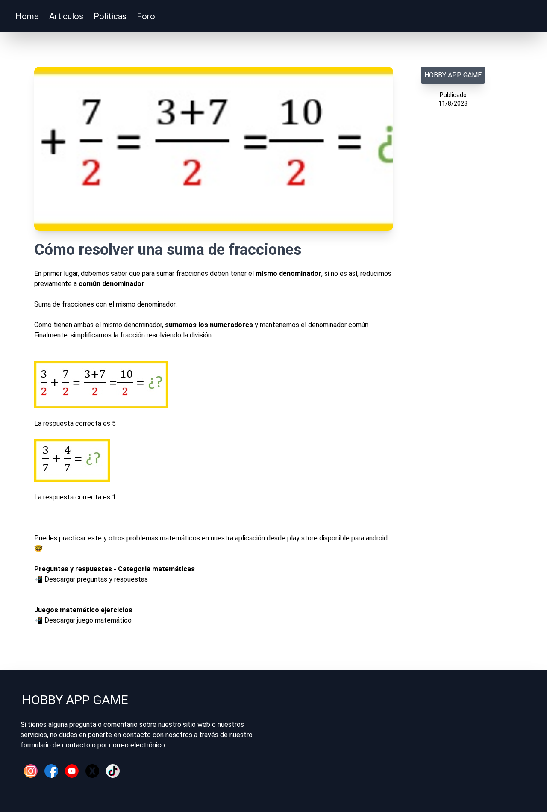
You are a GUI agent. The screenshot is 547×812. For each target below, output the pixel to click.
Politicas (110, 16)
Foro (146, 16)
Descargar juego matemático (88, 620)
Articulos (66, 16)
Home (27, 16)
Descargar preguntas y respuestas (96, 579)
